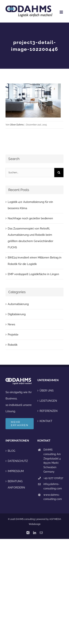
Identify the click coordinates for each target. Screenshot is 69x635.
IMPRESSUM (16, 471)
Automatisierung (18, 304)
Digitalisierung (17, 314)
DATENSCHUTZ (18, 461)
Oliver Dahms (17, 124)
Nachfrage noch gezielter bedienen (30, 218)
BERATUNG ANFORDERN (16, 484)
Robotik (12, 344)
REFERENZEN (49, 411)
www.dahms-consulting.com (52, 497)
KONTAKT (46, 421)
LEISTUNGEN (48, 400)
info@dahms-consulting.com (52, 486)
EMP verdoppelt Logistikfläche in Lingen (33, 274)
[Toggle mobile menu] (61, 12)
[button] (6, 628)
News (11, 324)
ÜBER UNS (47, 390)
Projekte (13, 334)
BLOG (11, 450)
